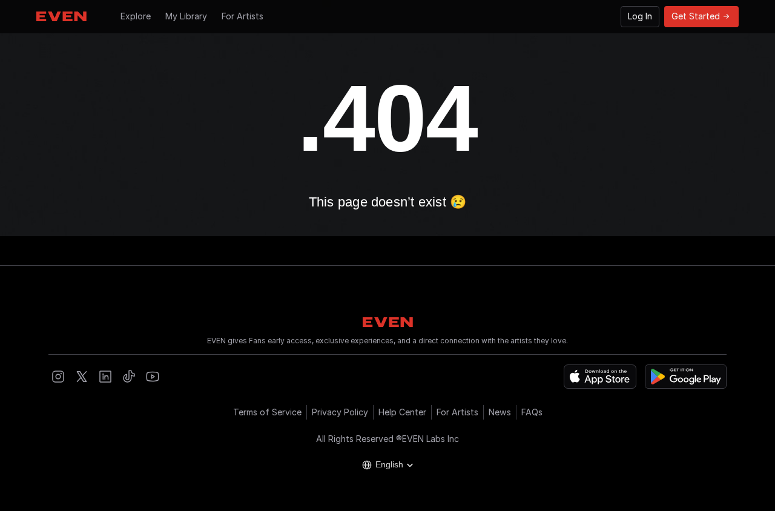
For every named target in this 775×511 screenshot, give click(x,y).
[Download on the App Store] (600, 376)
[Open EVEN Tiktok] (129, 376)
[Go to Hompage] (61, 16)
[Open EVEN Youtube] (152, 376)
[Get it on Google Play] (686, 376)
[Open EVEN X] (81, 376)
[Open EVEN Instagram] (58, 376)
